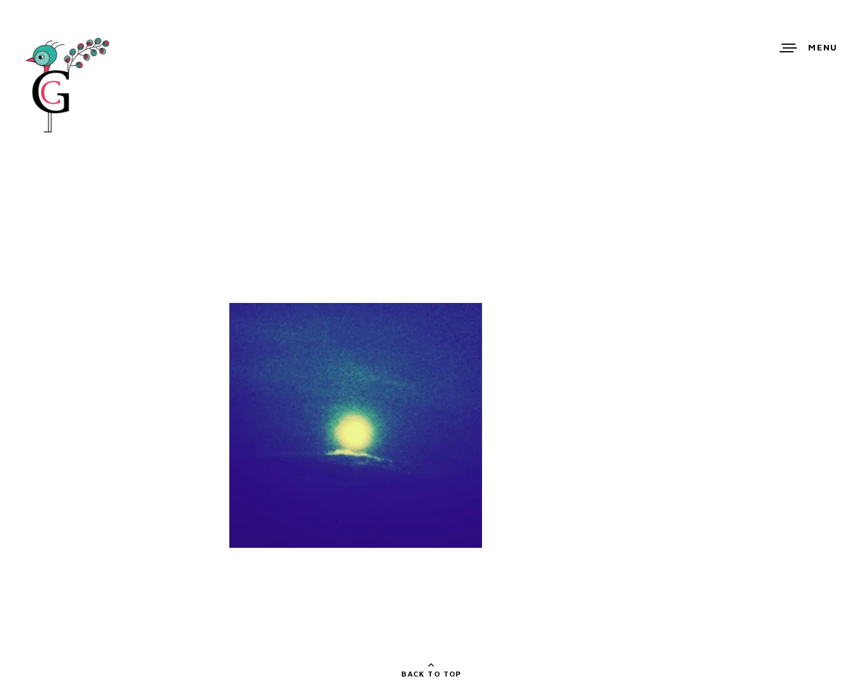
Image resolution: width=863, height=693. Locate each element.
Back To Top (431, 673)
